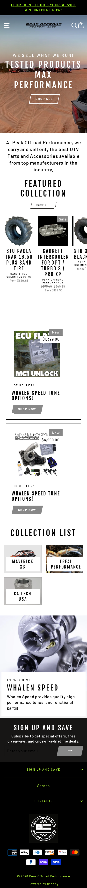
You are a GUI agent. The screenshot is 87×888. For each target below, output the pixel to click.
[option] (43, 7)
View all (43, 205)
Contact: (44, 801)
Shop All (44, 98)
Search (43, 785)
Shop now (27, 409)
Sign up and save (43, 769)
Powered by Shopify (43, 884)
